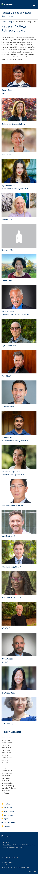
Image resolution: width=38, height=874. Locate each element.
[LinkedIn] (11, 839)
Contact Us (7, 826)
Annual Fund (8, 808)
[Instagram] (15, 839)
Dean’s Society (9, 811)
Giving (10, 22)
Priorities (7, 804)
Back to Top (32, 871)
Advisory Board (9, 822)
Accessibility (6, 860)
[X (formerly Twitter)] (7, 839)
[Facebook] (3, 839)
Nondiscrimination (7, 862)
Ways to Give (8, 815)
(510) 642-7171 (7, 845)
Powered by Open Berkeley (10, 857)
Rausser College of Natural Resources (16, 14)
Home (4, 22)
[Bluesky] (19, 839)
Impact (6, 819)
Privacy (4, 865)
